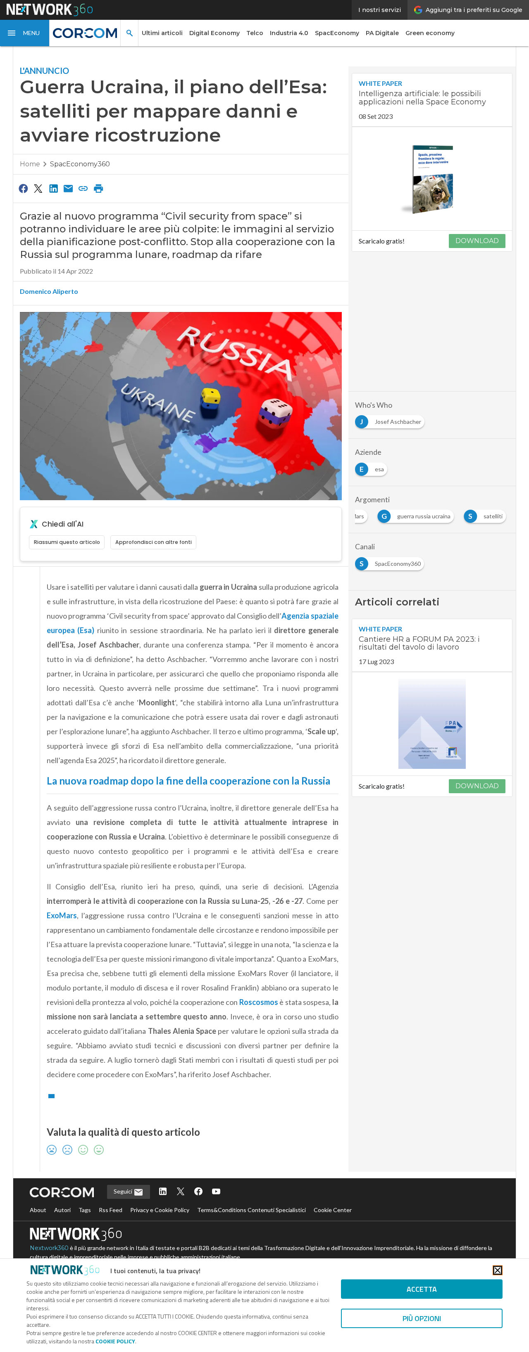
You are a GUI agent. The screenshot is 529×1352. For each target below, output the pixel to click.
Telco (254, 33)
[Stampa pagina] (98, 188)
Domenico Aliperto (49, 291)
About (38, 1209)
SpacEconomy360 (80, 164)
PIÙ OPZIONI (422, 1318)
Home (30, 164)
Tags (85, 1209)
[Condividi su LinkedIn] (53, 188)
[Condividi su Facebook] (23, 188)
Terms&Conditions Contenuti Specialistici (251, 1209)
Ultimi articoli (162, 33)
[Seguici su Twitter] (181, 1192)
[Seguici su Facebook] (198, 1192)
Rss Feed (110, 1209)
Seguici (123, 1191)
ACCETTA (422, 1289)
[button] (25, 33)
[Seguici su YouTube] (216, 1192)
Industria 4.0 (289, 33)
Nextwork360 (49, 1248)
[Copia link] (83, 188)
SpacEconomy (337, 33)
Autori (62, 1209)
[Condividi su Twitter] (38, 188)
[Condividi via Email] (68, 188)
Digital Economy (214, 33)
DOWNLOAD (477, 241)
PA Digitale (382, 33)
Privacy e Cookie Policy (159, 1209)
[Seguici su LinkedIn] (163, 1192)
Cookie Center (333, 1209)
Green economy (430, 33)
